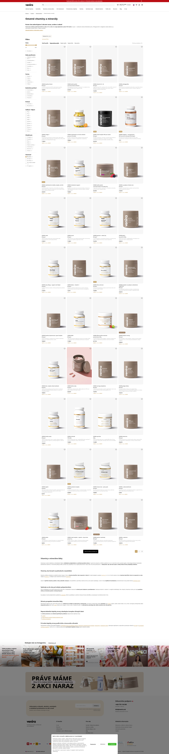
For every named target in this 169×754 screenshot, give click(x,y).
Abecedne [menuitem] (77, 43)
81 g (28, 113)
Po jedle (29, 62)
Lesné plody (30, 95)
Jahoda (29, 91)
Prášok (29, 78)
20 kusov (29, 121)
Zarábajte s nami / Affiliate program (64, 731)
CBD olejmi (97, 625)
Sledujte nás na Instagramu (35, 643)
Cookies (117, 731)
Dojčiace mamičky (31, 144)
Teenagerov (30, 137)
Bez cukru (29, 156)
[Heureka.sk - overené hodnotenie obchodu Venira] (118, 743)
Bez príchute (30, 105)
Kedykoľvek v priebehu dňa (31, 58)
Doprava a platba (89, 727)
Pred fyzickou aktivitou (31, 64)
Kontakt (129, 4)
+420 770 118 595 (122, 4)
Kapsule (29, 76)
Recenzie (58, 727)
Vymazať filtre (45, 39)
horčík (109, 603)
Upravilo (139, 751)
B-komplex (68, 576)
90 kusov (29, 127)
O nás (57, 725)
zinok (55, 605)
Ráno (28, 68)
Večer (29, 70)
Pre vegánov (30, 165)
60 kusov (29, 123)
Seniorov (29, 150)
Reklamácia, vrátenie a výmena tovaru (123, 725)
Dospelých (29, 139)
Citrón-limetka (30, 90)
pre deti (135, 625)
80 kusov (29, 125)
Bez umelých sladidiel (31, 163)
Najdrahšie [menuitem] (70, 43)
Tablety (29, 83)
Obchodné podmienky (120, 729)
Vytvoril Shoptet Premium (128, 751)
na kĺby (43, 615)
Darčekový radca (89, 732)
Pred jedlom (30, 66)
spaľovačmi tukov (104, 625)
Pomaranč (29, 97)
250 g (28, 115)
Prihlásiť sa (139, 5)
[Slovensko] (133, 4)
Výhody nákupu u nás (90, 729)
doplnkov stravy (136, 580)
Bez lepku (29, 158)
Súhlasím (113, 744)
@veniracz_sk (52, 643)
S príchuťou (29, 103)
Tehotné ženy (30, 146)
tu (57, 751)
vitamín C (47, 576)
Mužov (29, 142)
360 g (28, 117)
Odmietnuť (102, 744)
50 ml (28, 131)
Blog (87, 731)
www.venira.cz (30, 751)
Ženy (28, 141)
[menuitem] (29, 9)
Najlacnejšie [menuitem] (63, 43)
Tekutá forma (30, 82)
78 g (28, 111)
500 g (28, 119)
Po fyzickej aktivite (31, 60)
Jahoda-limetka (30, 93)
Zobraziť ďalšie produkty (90, 551)
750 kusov (29, 129)
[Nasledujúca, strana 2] (139, 551)
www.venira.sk (41, 751)
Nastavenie (93, 744)
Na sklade (29, 51)
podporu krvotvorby (46, 619)
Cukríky (29, 80)
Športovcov (30, 148)
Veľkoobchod (59, 729)
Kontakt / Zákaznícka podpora (92, 725)
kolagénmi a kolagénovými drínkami (86, 625)
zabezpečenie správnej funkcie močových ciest (52, 617)
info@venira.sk (120, 709)
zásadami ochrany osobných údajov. (96, 709)
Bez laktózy (30, 160)
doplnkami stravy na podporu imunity (69, 625)
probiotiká (63, 595)
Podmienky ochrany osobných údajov (123, 727)
